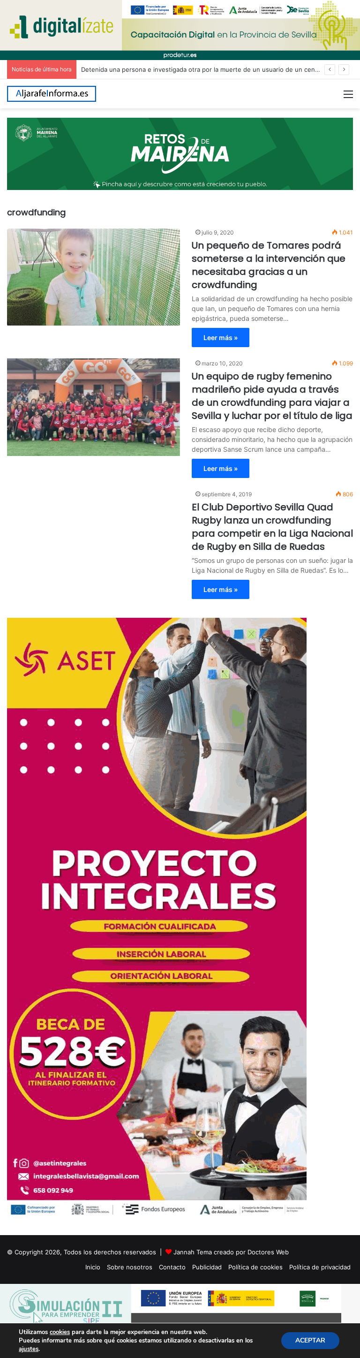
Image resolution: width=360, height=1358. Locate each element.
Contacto (172, 1267)
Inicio (92, 1267)
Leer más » (220, 337)
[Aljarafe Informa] (51, 94)
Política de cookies (255, 1267)
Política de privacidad (320, 1267)
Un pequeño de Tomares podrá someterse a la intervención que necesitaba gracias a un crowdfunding (268, 265)
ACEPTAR (310, 1340)
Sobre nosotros (129, 1267)
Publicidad (207, 1267)
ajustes (28, 1349)
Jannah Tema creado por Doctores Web (231, 1252)
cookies (60, 1332)
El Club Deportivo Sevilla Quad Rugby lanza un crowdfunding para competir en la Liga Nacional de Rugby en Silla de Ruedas (272, 527)
